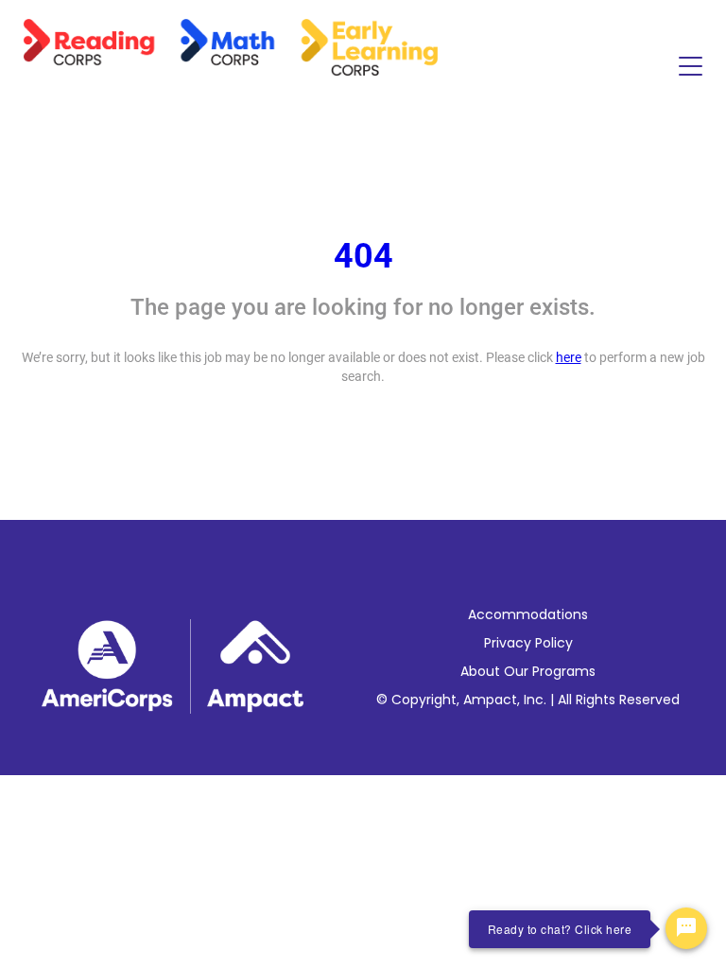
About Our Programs (528, 671)
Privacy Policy (528, 642)
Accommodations (528, 614)
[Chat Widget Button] (686, 928)
